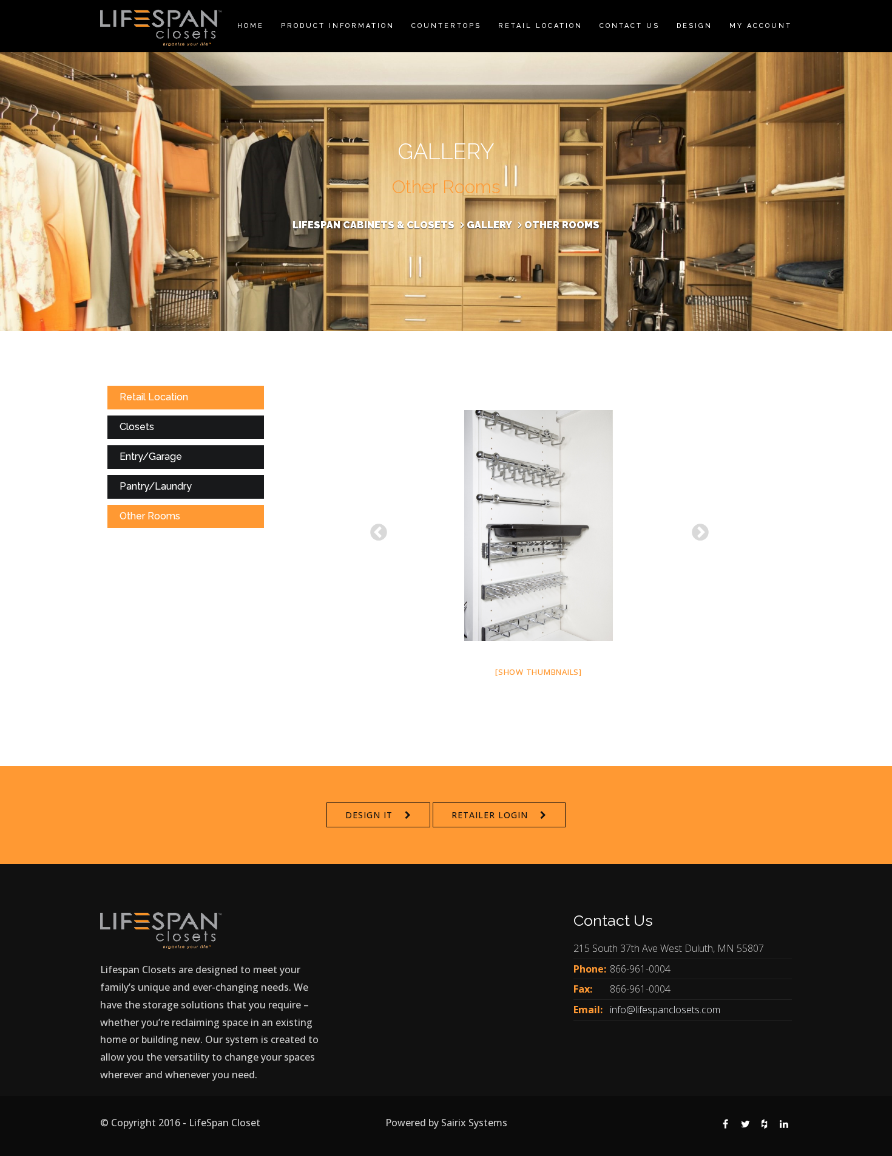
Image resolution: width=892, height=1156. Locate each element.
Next (697, 529)
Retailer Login (489, 815)
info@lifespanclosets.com (665, 1009)
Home (250, 26)
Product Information (337, 26)
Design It (369, 815)
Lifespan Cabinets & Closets (373, 225)
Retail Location (540, 26)
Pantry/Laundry (156, 486)
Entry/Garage (151, 456)
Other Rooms (150, 516)
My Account (760, 26)
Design (694, 26)
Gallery (489, 225)
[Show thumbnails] (538, 671)
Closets (137, 427)
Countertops (446, 26)
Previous (375, 529)
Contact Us (630, 26)
